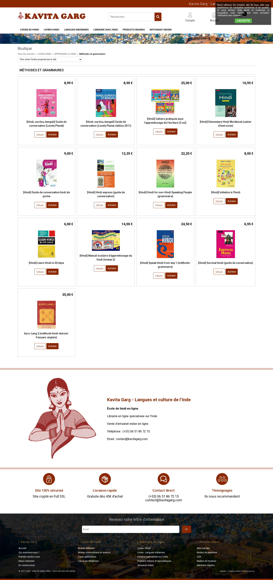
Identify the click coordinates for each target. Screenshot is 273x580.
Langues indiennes (76, 29)
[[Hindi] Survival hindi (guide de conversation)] (225, 259)
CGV (199, 556)
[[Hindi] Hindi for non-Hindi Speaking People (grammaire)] (165, 188)
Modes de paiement (207, 552)
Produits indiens (134, 29)
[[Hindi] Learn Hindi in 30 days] (46, 259)
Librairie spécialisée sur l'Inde (152, 556)
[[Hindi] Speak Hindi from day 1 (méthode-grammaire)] (165, 259)
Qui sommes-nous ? (29, 552)
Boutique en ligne (152, 542)
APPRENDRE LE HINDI (65, 54)
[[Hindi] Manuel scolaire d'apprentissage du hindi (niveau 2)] (106, 251)
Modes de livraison (206, 561)
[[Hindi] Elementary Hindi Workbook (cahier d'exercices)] (225, 118)
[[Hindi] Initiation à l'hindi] (226, 188)
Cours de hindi (29, 29)
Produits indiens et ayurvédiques (154, 561)
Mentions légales (206, 565)
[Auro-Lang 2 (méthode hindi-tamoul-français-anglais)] (46, 329)
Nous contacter (27, 561)
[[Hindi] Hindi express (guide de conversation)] (105, 188)
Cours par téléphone (88, 561)
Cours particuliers (87, 556)
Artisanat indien (161, 29)
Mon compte (203, 548)
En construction (27, 565)
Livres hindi (51, 29)
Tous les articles (26, 54)
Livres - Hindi (143, 548)
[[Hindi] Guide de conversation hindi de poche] (46, 188)
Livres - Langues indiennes (151, 552)
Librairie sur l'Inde (105, 29)
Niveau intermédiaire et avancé (94, 552)
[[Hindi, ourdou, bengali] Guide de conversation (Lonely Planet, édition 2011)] (106, 118)
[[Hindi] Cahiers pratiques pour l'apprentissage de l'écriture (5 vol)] (165, 115)
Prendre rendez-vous (29, 556)
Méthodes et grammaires (92, 54)
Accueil (22, 548)
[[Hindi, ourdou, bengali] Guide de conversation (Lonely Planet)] (46, 118)
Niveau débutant (86, 548)
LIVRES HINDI (44, 54)
